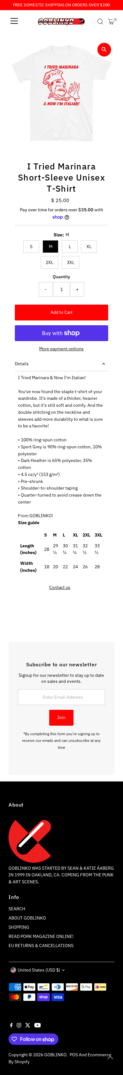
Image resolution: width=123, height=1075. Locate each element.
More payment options (61, 349)
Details (22, 363)
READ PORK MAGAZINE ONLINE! (41, 936)
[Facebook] (11, 1025)
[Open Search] (100, 21)
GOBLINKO (55, 1055)
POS (74, 1055)
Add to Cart (61, 312)
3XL (70, 262)
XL (88, 246)
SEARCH (17, 909)
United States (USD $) (39, 970)
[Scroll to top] (110, 1057)
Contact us (59, 587)
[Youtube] (37, 1025)
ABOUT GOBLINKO (27, 918)
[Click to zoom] (104, 50)
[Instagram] (19, 1025)
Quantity (61, 277)
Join (61, 717)
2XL (49, 262)
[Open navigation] (14, 22)
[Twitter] (28, 1025)
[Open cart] (111, 21)
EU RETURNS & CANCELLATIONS (41, 945)
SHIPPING (19, 927)
